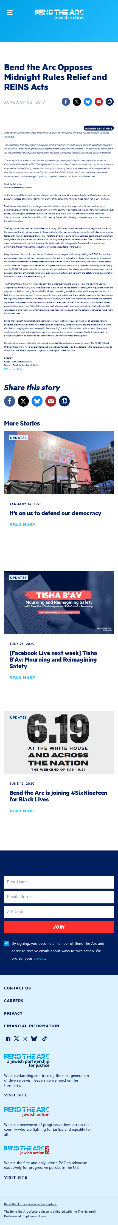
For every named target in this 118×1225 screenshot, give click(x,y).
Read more (22, 524)
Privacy (13, 1013)
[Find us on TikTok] (44, 1039)
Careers (14, 1000)
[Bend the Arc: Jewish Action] (59, 16)
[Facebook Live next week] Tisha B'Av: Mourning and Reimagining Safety (53, 659)
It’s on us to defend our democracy (55, 513)
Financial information (32, 1026)
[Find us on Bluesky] (34, 1039)
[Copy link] (110, 102)
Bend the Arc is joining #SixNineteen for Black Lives (58, 796)
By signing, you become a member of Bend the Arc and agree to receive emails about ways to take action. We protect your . (58, 950)
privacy (39, 957)
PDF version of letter (14, 368)
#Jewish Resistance (99, 128)
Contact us (17, 988)
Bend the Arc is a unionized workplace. (30, 1203)
